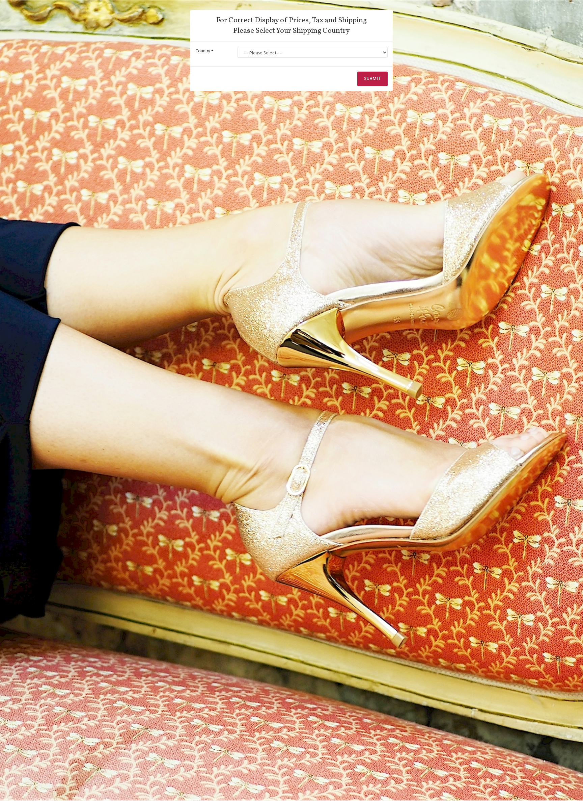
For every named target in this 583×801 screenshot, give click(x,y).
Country (202, 51)
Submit (372, 79)
